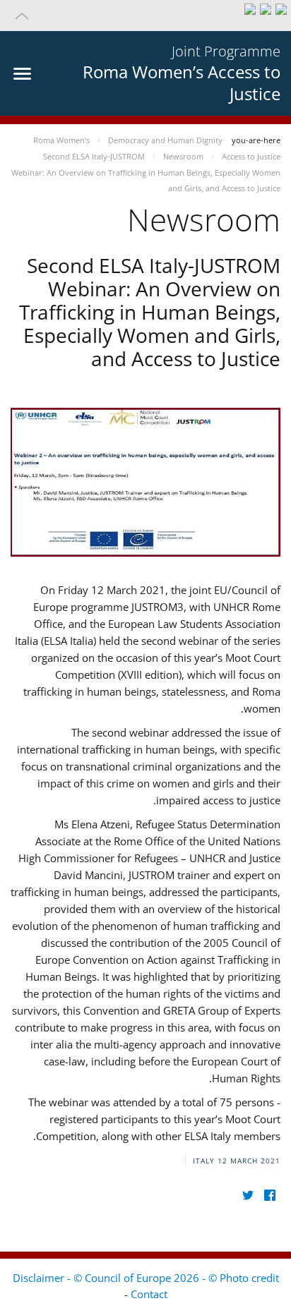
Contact (149, 1294)
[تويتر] (248, 1195)
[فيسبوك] (269, 1195)
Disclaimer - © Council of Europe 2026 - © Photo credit (146, 1278)
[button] (145, 15)
